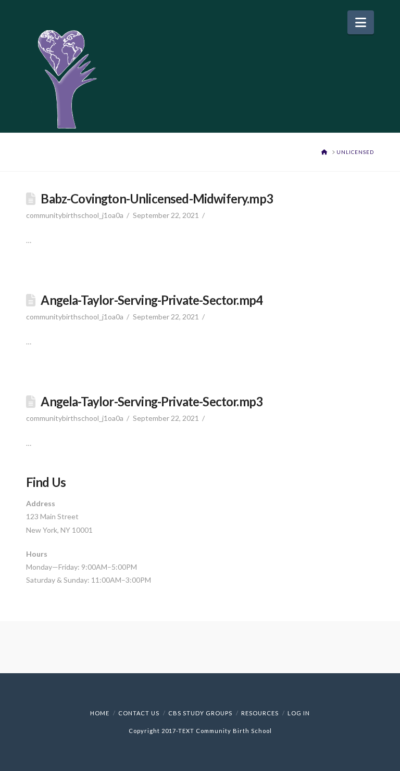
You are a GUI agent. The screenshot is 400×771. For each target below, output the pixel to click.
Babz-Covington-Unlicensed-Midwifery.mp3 (157, 198)
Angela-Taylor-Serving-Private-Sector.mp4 (151, 300)
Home (99, 713)
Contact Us (138, 713)
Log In (299, 713)
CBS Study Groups (200, 713)
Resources (260, 713)
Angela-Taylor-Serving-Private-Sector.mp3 (151, 401)
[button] (360, 22)
